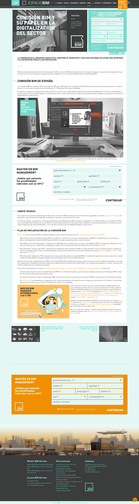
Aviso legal (71, 502)
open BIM (102, 250)
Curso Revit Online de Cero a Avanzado (99, 304)
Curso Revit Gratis (32, 481)
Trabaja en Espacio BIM (63, 490)
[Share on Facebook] (113, 53)
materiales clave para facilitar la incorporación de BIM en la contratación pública (72, 268)
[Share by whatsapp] (123, 53)
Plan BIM (22, 235)
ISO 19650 (30, 252)
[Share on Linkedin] (110, 53)
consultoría (74, 3)
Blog (89, 3)
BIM (55, 88)
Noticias (73, 18)
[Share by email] (120, 53)
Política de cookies (62, 479)
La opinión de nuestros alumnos (66, 464)
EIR (102, 245)
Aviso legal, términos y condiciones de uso (69, 481)
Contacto (97, 3)
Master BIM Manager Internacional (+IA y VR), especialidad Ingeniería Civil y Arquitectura (96, 294)
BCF (115, 250)
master (59, 3)
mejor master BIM (96, 311)
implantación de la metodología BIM (91, 235)
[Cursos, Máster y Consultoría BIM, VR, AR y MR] (15, 2)
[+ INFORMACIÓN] (21, 196)
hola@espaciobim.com (92, 472)
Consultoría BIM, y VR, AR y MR (65, 486)
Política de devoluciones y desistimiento (68, 477)
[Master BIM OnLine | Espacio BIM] (43, 301)
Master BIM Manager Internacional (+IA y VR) (70, 161)
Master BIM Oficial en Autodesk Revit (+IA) (40, 464)
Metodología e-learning (63, 469)
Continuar (115, 47)
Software (82, 3)
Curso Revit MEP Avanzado (35, 485)
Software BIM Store (62, 488)
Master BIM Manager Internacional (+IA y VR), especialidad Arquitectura (95, 292)
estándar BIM (27, 280)
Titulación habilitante (63, 466)
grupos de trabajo (111, 215)
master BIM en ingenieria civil (86, 297)
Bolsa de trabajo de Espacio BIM (66, 475)
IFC (111, 250)
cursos (66, 3)
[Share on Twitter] (116, 53)
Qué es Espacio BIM (62, 484)
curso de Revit (87, 302)
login (114, 3)
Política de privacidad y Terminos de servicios (96, 48)
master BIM (85, 291)
